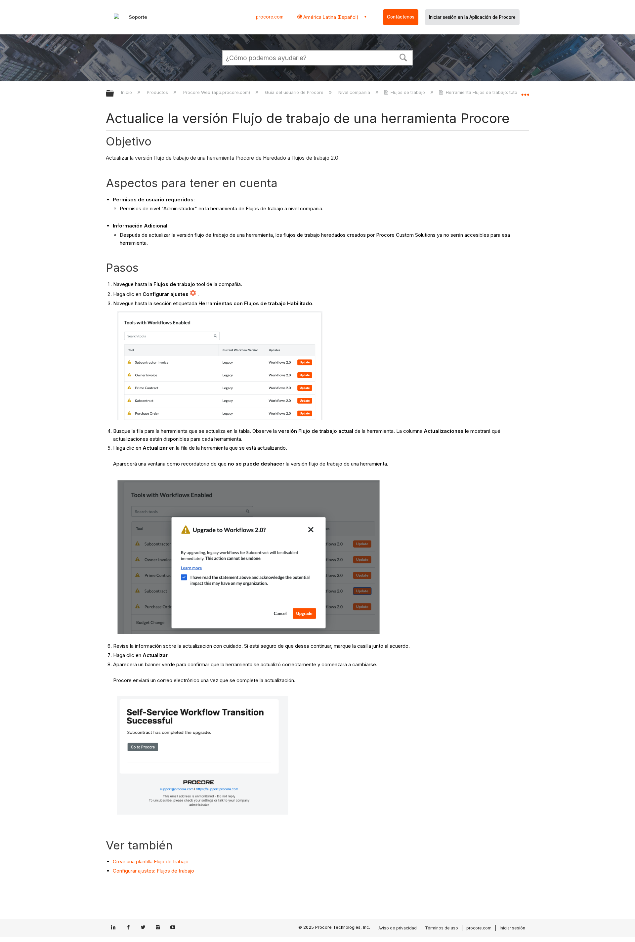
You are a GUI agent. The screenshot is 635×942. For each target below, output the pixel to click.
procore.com (269, 17)
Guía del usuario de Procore (295, 92)
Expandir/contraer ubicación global (525, 92)
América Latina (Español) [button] (330, 17)
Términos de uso (441, 927)
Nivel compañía (354, 92)
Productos (158, 92)
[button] (403, 57)
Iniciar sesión (512, 927)
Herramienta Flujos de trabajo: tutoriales (486, 92)
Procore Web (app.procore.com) (217, 92)
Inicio (127, 92)
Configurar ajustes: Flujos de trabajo (153, 871)
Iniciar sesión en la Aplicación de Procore (472, 17)
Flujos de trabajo (407, 92)
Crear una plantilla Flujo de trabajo (151, 861)
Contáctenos (400, 17)
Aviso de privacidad (397, 927)
